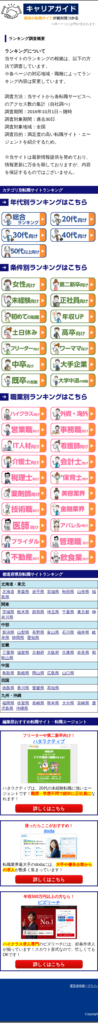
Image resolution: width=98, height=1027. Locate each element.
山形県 (83, 592)
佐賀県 (23, 703)
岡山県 (38, 673)
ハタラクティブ (49, 741)
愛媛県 (38, 688)
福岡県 (8, 703)
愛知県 (33, 637)
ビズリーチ (49, 902)
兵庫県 (68, 652)
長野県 (38, 632)
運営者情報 (77, 986)
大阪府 (53, 652)
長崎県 (38, 703)
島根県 (23, 673)
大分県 (68, 703)
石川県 (68, 632)
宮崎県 (83, 703)
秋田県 (68, 592)
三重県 (8, 652)
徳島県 (8, 688)
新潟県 (8, 632)
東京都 (83, 612)
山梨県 (23, 632)
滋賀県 (23, 652)
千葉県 (68, 612)
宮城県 (53, 592)
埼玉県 (53, 612)
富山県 (53, 632)
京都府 (38, 652)
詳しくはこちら (49, 808)
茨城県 (8, 612)
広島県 (53, 673)
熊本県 (53, 703)
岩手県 (38, 592)
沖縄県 (22, 708)
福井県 (83, 632)
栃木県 (23, 612)
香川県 (23, 688)
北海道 (8, 592)
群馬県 (38, 612)
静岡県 (18, 637)
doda (49, 831)
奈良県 (83, 652)
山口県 (68, 673)
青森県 (23, 592)
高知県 (53, 688)
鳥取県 (8, 673)
